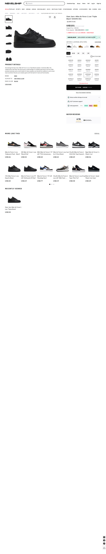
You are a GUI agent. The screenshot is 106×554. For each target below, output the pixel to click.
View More (8, 84)
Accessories (83, 9)
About (78, 3)
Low (38, 13)
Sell (88, 3)
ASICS (48, 9)
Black (16, 81)
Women (94, 9)
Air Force (24, 13)
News (83, 3)
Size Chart (69, 56)
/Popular (10, 9)
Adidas (34, 9)
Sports (18, 9)
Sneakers (12, 13)
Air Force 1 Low (19, 78)
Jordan (28, 9)
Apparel (75, 9)
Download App (71, 3)
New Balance (41, 9)
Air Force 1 (32, 13)
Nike (23, 9)
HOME (6, 13)
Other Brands (67, 9)
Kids (99, 9)
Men (90, 9)
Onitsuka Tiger (57, 9)
